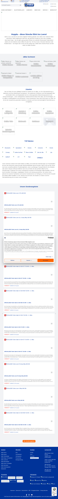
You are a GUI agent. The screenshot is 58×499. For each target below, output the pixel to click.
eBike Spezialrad (4, 465)
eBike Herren (3, 452)
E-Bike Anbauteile (36, 112)
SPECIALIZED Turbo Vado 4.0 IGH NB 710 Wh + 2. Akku (17, 302)
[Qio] (51, 153)
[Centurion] (40, 148)
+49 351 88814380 (52, 459)
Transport (49, 121)
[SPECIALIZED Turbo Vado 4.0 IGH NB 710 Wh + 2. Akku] (29, 295)
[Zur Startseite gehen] (29, 5)
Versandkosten (19, 454)
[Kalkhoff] (7, 157)
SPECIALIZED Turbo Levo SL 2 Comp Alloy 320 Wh (16, 229)
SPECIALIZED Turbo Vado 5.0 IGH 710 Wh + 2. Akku (16, 327)
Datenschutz (18, 490)
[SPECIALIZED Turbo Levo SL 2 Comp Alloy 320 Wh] (29, 222)
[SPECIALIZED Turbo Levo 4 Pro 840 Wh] (29, 198)
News (31, 454)
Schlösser (36, 121)
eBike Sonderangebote (5, 467)
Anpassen (28, 260)
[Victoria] (29, 148)
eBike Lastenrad (4, 459)
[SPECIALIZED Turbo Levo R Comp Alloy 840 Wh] (29, 368)
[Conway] (7, 153)
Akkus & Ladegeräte (8, 112)
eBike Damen (4, 454)
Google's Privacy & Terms (41, 252)
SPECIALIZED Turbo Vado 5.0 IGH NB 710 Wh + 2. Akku (17, 424)
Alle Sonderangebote (29, 441)
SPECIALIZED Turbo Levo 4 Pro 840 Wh (14, 205)
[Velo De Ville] (40, 153)
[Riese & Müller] (29, 153)
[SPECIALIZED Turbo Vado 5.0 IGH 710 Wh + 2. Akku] (29, 320)
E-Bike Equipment (49, 112)
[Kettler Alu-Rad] (18, 153)
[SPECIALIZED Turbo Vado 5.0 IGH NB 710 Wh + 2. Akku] (29, 417)
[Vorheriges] (2, 313)
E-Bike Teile (8, 121)
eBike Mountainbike (5, 461)
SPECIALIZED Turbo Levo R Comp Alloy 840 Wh (16, 375)
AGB (29, 490)
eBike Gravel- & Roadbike (6, 463)
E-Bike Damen (7, 65)
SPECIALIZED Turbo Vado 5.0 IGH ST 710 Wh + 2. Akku (17, 278)
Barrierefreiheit (25, 490)
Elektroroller (3, 468)
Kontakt (31, 452)
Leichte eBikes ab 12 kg (36, 76)
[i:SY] (18, 157)
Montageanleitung (19, 459)
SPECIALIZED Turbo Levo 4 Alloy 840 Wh (14, 400)
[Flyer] (29, 157)
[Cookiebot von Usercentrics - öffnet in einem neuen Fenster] (49, 238)
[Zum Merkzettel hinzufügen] (52, 201)
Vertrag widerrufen (44, 490)
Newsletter (32, 456)
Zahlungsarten (18, 456)
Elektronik (22, 121)
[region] (29, 313)
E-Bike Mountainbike (36, 65)
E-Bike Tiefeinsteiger (50, 65)
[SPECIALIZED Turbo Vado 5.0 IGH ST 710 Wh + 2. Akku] (29, 271)
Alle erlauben (45, 260)
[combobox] (10, 5)
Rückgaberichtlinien (35, 490)
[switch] (54, 494)
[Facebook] (26, 494)
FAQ (16, 452)
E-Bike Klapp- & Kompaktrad (8, 76)
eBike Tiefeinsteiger (5, 456)
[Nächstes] (55, 313)
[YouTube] (32, 494)
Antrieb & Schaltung (22, 112)
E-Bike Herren (22, 65)
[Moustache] (7, 148)
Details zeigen (48, 256)
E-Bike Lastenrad (22, 77)
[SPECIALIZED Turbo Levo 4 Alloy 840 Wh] (29, 393)
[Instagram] (29, 494)
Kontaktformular (48, 470)
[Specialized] (18, 148)
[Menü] (56, 487)
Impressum (12, 490)
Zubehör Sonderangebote (8, 130)
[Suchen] (20, 5)
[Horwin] (51, 148)
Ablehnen (12, 260)
